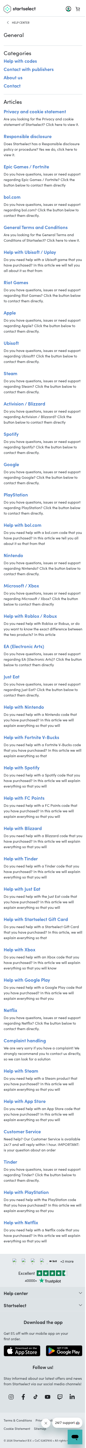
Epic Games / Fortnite (26, 166)
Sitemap (40, 1428)
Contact (12, 85)
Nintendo (13, 555)
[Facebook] (25, 1397)
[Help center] (7, 22)
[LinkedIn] (73, 1397)
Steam (10, 373)
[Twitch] (61, 1397)
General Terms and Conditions (36, 227)
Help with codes (20, 60)
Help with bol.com (23, 524)
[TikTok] (37, 1397)
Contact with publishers (29, 69)
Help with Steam (21, 1070)
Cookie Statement (17, 1428)
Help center (20, 22)
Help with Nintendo (24, 706)
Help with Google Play (27, 979)
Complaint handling (25, 1040)
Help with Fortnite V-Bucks (31, 737)
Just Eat (11, 676)
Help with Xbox (19, 949)
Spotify (11, 434)
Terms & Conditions (18, 1420)
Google (11, 464)
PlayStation (16, 494)
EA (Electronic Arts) (24, 646)
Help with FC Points (24, 797)
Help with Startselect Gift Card (36, 919)
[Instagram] (12, 1397)
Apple (10, 312)
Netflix (10, 1010)
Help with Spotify (21, 767)
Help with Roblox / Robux (30, 615)
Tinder (10, 1161)
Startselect (15, 1305)
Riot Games (16, 282)
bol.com (12, 196)
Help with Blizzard (23, 828)
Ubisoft (11, 343)
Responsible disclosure (28, 136)
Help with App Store (25, 1101)
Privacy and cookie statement (35, 111)
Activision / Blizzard (24, 403)
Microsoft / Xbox (21, 585)
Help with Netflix (21, 1222)
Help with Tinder (21, 858)
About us (13, 77)
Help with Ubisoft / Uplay (30, 252)
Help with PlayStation (26, 1192)
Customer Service (22, 1131)
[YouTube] (49, 1397)
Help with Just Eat (22, 888)
